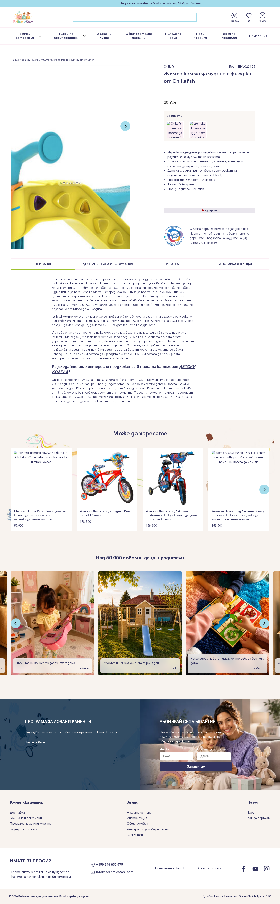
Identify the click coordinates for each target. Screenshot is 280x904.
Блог (250, 813)
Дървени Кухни (104, 36)
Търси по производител (66, 36)
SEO (268, 896)
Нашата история (140, 813)
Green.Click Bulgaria (251, 896)
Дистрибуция (137, 818)
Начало (15, 60)
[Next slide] (125, 126)
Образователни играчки (139, 36)
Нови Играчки (200, 36)
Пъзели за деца (173, 36)
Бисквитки (135, 835)
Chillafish (170, 67)
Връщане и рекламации (26, 818)
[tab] (61, 183)
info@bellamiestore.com (114, 872)
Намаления (258, 36)
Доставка (17, 813)
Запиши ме (196, 766)
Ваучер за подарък (23, 829)
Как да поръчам (258, 818)
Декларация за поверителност (149, 829)
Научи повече (35, 742)
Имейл (164, 749)
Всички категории (25, 36)
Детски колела (30, 60)
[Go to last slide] (16, 623)
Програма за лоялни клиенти (31, 824)
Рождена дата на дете (212, 749)
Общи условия (137, 824)
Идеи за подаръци (229, 36)
